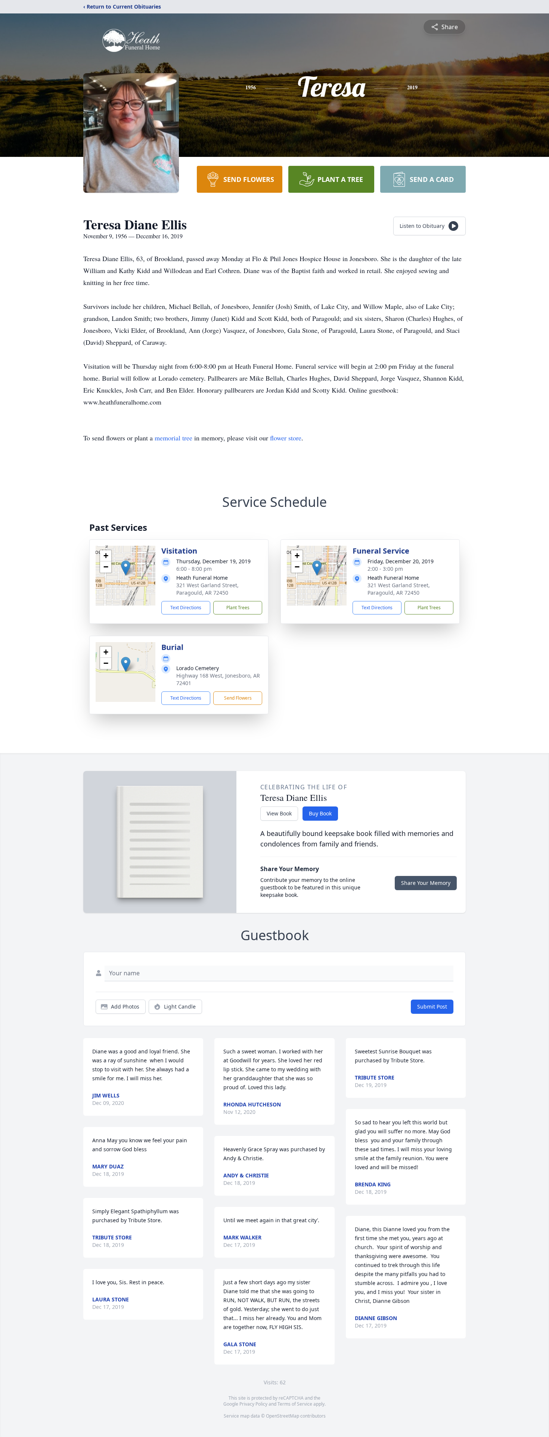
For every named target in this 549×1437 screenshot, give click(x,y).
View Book (279, 813)
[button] (125, 568)
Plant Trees (237, 607)
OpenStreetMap (282, 1416)
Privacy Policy (253, 1404)
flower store (285, 437)
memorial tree (173, 437)
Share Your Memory (425, 882)
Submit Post (432, 1006)
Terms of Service (294, 1404)
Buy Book (320, 813)
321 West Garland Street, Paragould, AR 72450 (207, 589)
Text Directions (185, 607)
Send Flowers (238, 698)
